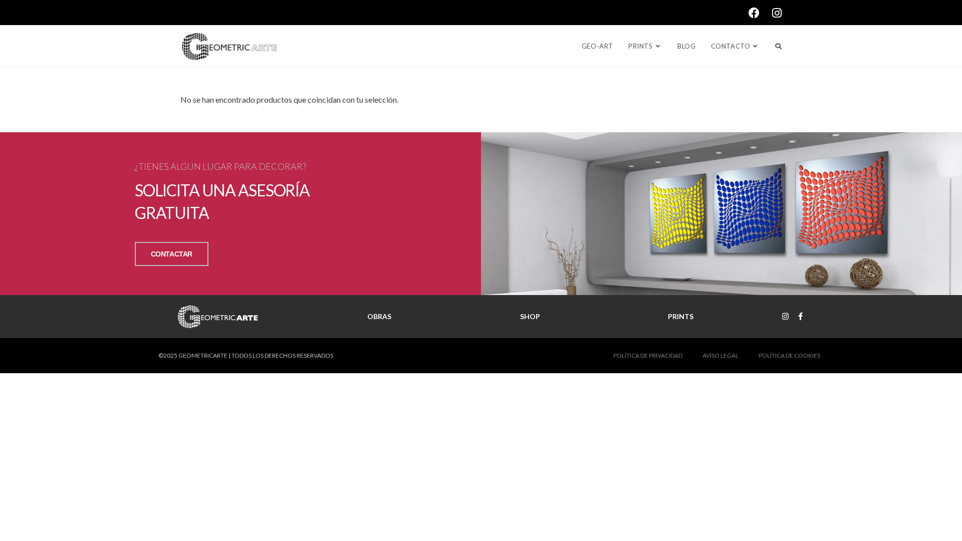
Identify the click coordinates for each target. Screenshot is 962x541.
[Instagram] (785, 316)
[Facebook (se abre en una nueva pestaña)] (760, 13)
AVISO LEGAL (720, 355)
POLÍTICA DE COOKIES (789, 355)
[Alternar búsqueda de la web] (778, 46)
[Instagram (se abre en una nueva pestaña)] (777, 13)
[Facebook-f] (800, 316)
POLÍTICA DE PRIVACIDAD (647, 355)
